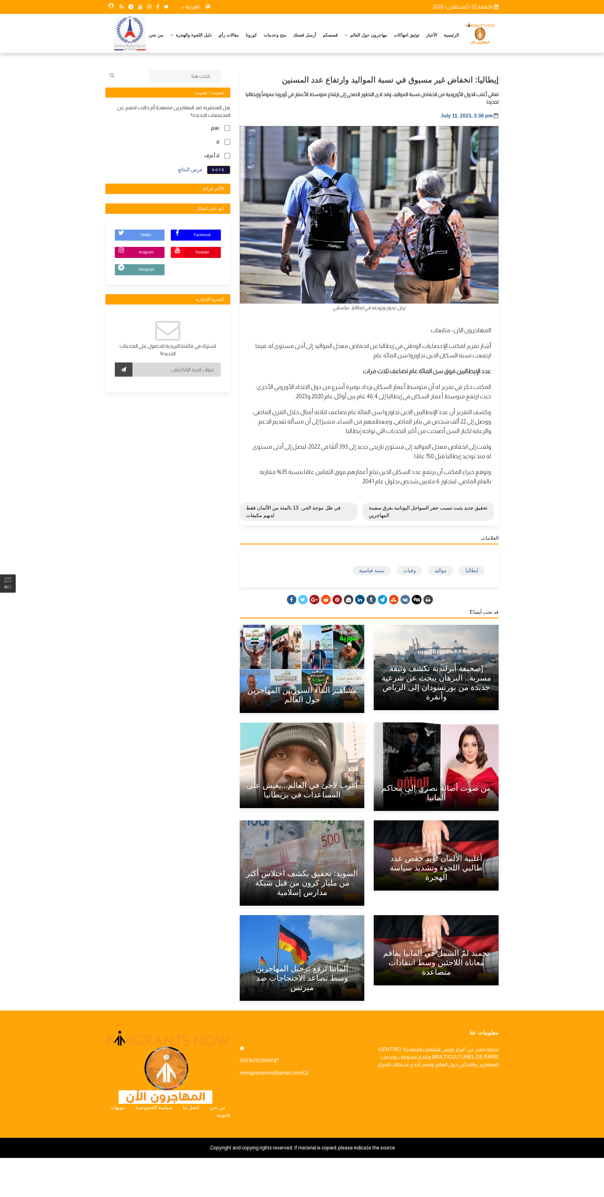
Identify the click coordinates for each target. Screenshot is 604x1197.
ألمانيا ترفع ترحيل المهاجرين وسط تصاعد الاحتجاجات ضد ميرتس (302, 978)
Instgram (146, 252)
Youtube (202, 252)
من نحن (156, 34)
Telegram (146, 269)
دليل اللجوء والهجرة (193, 34)
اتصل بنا (191, 1107)
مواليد (440, 570)
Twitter (146, 235)
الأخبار (431, 34)
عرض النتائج (190, 169)
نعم (215, 127)
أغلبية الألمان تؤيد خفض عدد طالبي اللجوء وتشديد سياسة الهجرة (436, 867)
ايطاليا (471, 570)
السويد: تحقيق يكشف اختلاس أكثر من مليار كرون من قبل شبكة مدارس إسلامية (302, 883)
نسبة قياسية (371, 570)
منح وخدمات (275, 34)
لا (217, 141)
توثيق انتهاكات (406, 34)
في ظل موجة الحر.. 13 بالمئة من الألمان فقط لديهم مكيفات (293, 511)
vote (218, 170)
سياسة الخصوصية (153, 1107)
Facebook (202, 235)
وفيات (409, 570)
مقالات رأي (228, 34)
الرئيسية (451, 34)
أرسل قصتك (304, 34)
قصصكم (330, 34)
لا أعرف (211, 155)
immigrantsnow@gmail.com (271, 1072)
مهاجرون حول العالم (368, 34)
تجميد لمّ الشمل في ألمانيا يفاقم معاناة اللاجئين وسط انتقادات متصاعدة (436, 962)
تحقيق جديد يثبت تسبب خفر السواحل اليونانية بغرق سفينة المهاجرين (428, 511)
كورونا (251, 34)
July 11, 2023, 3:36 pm (467, 115)
